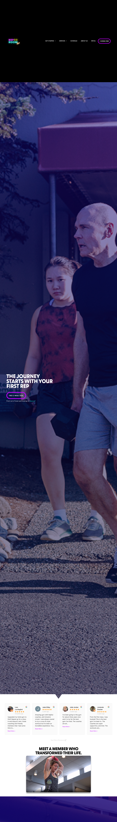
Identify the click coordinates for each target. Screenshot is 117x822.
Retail (93, 41)
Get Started (49, 41)
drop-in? (32, 401)
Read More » (11, 731)
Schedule (73, 41)
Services (62, 41)
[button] (58, 774)
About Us (84, 41)
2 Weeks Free (104, 41)
